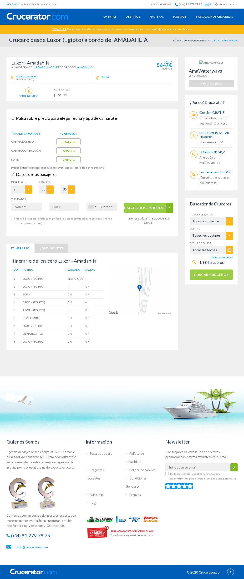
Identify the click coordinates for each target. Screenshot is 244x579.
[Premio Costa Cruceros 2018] (49, 493)
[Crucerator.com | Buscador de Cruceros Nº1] (37, 16)
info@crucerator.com (224, 4)
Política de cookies (142, 470)
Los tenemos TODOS (215, 172)
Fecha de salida (200, 243)
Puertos (179, 16)
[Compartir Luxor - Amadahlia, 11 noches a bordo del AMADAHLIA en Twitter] (59, 95)
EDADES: (45, 182)
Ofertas (109, 16)
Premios (135, 495)
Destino (195, 228)
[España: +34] (92, 206)
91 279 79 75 (190, 4)
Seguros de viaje (101, 453)
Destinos (133, 16)
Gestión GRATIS (212, 112)
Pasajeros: (19, 182)
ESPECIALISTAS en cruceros (214, 135)
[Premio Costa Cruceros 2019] (20, 493)
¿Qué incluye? (51, 248)
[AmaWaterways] (211, 62)
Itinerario (20, 248)
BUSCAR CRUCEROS (211, 275)
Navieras (157, 16)
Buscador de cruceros (214, 16)
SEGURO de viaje (212, 152)
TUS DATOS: (19, 199)
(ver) (39, 223)
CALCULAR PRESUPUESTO (146, 208)
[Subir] (230, 572)
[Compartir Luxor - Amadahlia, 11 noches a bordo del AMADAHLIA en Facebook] (54, 95)
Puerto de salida (201, 214)
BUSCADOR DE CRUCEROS (190, 40)
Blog (93, 503)
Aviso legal (97, 495)
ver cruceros (211, 83)
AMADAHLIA (84, 67)
